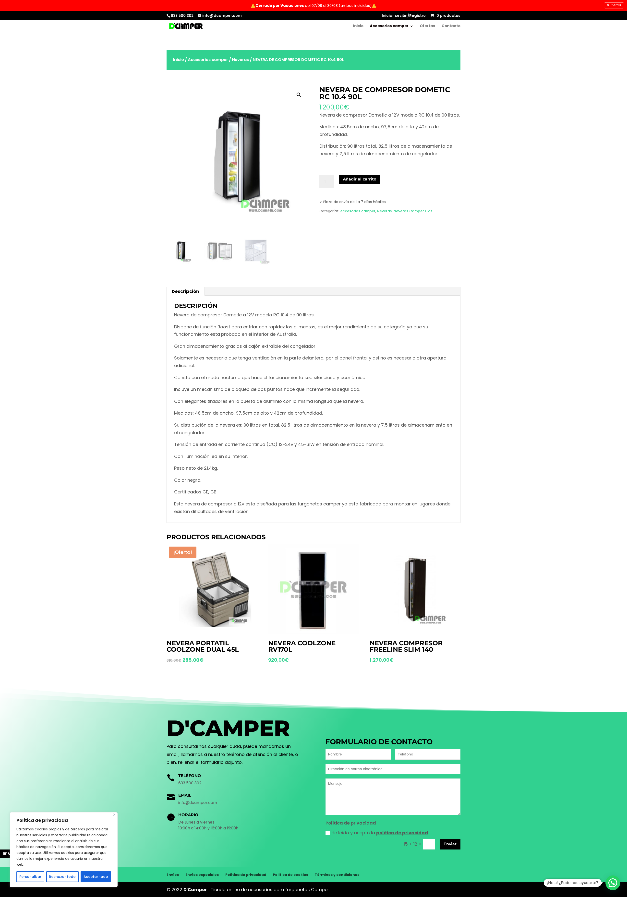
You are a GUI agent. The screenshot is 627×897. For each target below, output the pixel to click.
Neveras (240, 59)
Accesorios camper (389, 26)
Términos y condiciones (337, 874)
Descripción (185, 291)
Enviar (450, 844)
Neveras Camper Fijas (413, 211)
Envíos (173, 874)
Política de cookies (290, 874)
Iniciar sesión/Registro (404, 16)
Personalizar (30, 876)
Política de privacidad (245, 874)
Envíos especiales (202, 874)
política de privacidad (402, 833)
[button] (612, 882)
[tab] (185, 291)
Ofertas (427, 26)
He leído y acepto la (379, 833)
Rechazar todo (62, 876)
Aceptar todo (96, 876)
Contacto (451, 26)
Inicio (358, 26)
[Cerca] (114, 814)
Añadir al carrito (359, 179)
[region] (64, 849)
